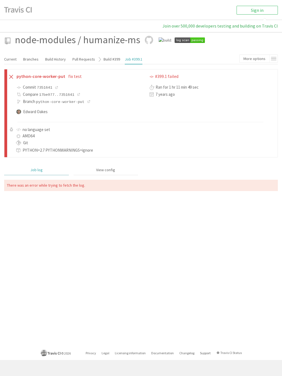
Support (205, 353)
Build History (55, 59)
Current (10, 59)
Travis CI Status (231, 353)
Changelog (186, 353)
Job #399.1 (133, 59)
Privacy (91, 353)
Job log (36, 169)
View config (105, 169)
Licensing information (130, 353)
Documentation (162, 353)
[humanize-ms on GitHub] (149, 40)
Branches (31, 59)
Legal (105, 353)
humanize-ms (111, 40)
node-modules (45, 40)
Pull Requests (83, 59)
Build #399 (112, 59)
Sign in (257, 10)
